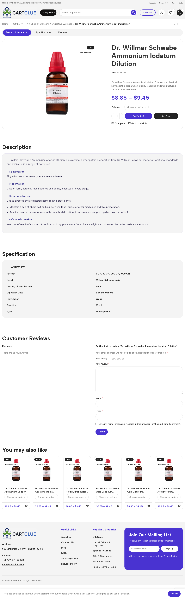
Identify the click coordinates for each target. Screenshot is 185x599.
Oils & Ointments (102, 556)
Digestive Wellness (62, 23)
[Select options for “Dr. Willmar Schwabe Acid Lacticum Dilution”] (118, 506)
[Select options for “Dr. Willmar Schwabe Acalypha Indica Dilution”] (56, 506)
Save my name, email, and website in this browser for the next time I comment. (140, 424)
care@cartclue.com (13, 564)
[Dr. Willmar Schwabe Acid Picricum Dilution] (169, 469)
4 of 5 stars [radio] (120, 358)
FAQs (64, 553)
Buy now (166, 116)
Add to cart (138, 116)
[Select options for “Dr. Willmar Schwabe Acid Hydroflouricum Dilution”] (87, 506)
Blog (63, 547)
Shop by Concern (40, 23)
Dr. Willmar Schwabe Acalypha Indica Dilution (46, 491)
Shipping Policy (69, 558)
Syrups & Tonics (101, 561)
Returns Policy (69, 563)
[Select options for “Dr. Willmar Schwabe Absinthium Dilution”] (26, 506)
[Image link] (19, 533)
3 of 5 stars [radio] (118, 358)
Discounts (147, 12)
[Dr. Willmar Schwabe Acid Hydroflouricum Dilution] (77, 469)
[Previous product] (174, 24)
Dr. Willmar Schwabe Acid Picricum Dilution (169, 491)
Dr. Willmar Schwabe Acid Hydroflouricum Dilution (77, 491)
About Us (66, 537)
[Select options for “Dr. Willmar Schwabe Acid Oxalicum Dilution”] (148, 506)
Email (99, 411)
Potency (116, 107)
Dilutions (98, 537)
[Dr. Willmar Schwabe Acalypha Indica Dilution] (46, 469)
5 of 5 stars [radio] (123, 358)
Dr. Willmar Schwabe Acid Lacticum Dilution (107, 491)
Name (99, 398)
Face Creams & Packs (104, 566)
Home (5, 23)
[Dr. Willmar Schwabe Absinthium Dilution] (16, 469)
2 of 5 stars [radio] (115, 358)
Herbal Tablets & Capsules (102, 544)
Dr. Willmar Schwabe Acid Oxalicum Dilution (138, 491)
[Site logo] (19, 12)
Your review (102, 363)
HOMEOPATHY (20, 23)
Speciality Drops (102, 550)
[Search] (133, 12)
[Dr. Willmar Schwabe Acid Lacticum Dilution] (107, 469)
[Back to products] (177, 24)
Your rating (102, 358)
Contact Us (67, 542)
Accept (174, 594)
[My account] (161, 12)
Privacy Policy (170, 556)
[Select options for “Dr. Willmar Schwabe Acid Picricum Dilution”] (179, 506)
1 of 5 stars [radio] (113, 358)
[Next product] (181, 24)
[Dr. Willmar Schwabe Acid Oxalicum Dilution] (138, 469)
